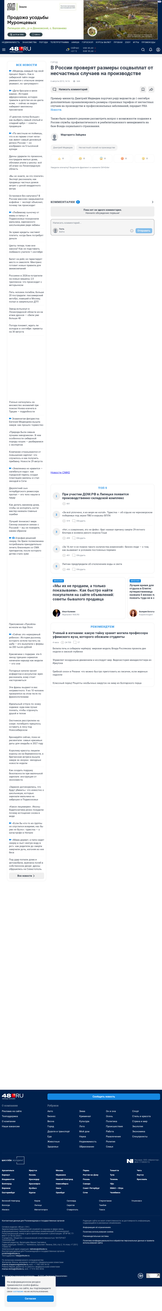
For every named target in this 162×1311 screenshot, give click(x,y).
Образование (86, 1146)
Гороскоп (87, 42)
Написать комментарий (73, 89)
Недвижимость (11, 42)
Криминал (85, 1116)
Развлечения (113, 1136)
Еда (49, 1136)
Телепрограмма (59, 42)
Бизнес (51, 1116)
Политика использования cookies (98, 1232)
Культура (84, 1121)
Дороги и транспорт (58, 1131)
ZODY (128, 42)
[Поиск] (143, 49)
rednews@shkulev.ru (38, 1249)
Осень (109, 1116)
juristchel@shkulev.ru (11, 1253)
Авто (50, 1111)
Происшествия (114, 1126)
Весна (50, 1121)
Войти (62, 232)
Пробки (118, 42)
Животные (53, 1141)
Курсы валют (103, 42)
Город (50, 1126)
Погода (43, 42)
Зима (82, 1111)
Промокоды (148, 42)
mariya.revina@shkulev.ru (13, 1269)
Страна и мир (139, 1121)
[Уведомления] (150, 49)
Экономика (138, 1131)
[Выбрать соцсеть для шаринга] (151, 89)
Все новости (26, 65)
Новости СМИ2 (60, 472)
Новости (56, 109)
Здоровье (52, 1146)
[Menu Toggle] (4, 49)
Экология (137, 1126)
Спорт (135, 1111)
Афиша (75, 42)
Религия (110, 1141)
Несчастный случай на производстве (97, 147)
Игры (136, 42)
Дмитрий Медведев (62, 147)
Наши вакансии (11, 1126)
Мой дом (84, 1131)
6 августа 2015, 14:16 (60, 81)
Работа (110, 1131)
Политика (111, 1121)
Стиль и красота (141, 1116)
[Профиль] (158, 49)
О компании (9, 1121)
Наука (82, 1136)
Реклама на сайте (12, 1111)
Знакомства (29, 42)
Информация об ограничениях (97, 1227)
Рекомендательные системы (96, 1236)
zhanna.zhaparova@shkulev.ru (15, 1264)
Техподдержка (10, 1116)
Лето (82, 1126)
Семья (109, 1146)
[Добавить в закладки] (143, 89)
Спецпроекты (140, 1136)
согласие (18, 1291)
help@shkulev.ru (23, 1256)
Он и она (111, 1111)
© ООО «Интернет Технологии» (52, 1276)
